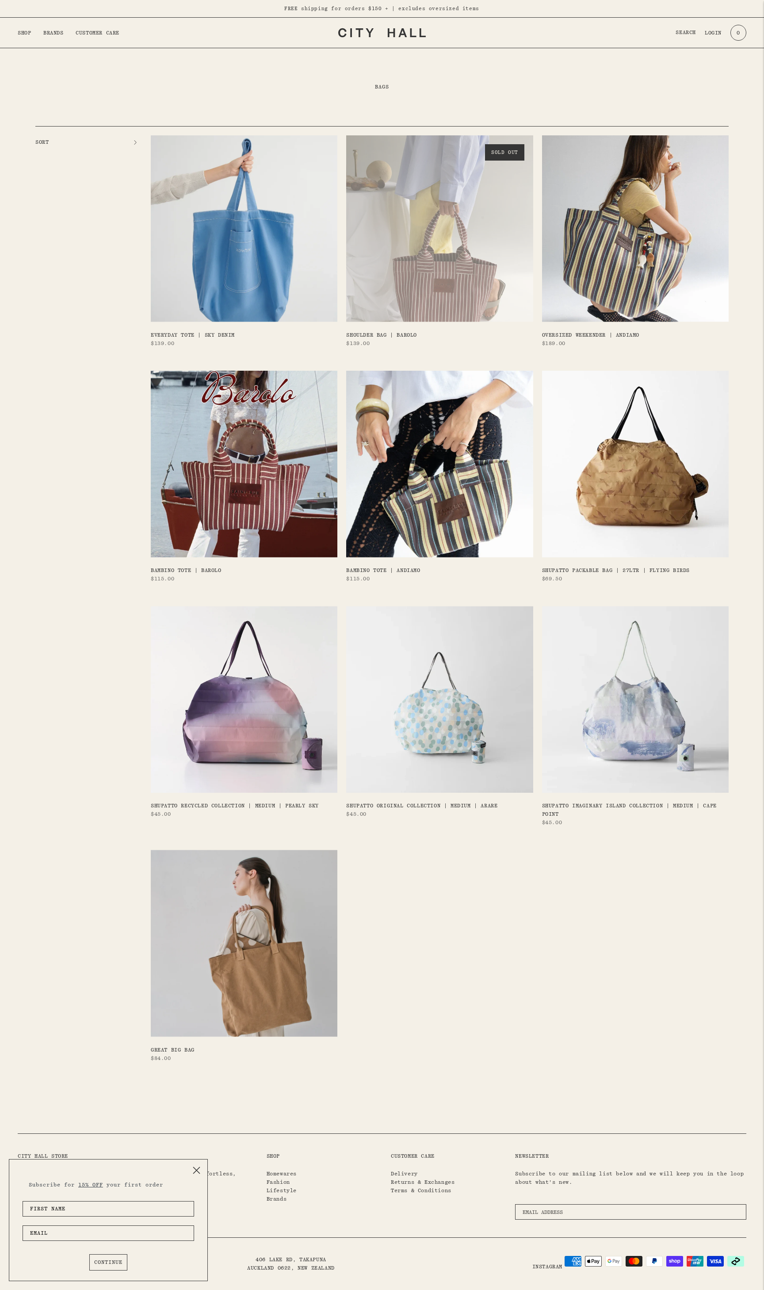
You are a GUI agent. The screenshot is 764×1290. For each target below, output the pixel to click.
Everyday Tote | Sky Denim (193, 335)
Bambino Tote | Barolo (186, 570)
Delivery (404, 1173)
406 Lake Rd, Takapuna (291, 1259)
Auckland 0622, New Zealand (291, 1268)
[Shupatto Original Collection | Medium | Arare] (439, 699)
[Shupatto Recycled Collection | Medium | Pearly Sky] (244, 699)
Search (686, 32)
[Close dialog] (196, 1170)
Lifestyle (282, 1190)
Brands (53, 32)
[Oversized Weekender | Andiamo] (635, 228)
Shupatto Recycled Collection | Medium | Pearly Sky (235, 805)
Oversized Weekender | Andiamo (590, 335)
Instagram (547, 1266)
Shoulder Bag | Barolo (381, 335)
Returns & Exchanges (423, 1182)
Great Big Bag (173, 1049)
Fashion (278, 1182)
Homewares (282, 1173)
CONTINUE (108, 1262)
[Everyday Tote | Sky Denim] (244, 228)
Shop (24, 32)
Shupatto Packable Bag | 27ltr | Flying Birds (616, 570)
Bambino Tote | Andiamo (383, 570)
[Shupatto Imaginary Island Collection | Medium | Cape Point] (635, 699)
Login (713, 32)
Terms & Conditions (421, 1190)
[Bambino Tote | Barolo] (244, 464)
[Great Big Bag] (244, 943)
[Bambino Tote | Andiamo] (439, 464)
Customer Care (97, 32)
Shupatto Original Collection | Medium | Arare (421, 805)
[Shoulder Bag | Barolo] (439, 228)
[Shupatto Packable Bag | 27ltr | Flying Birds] (635, 464)
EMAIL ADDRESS (546, 1201)
